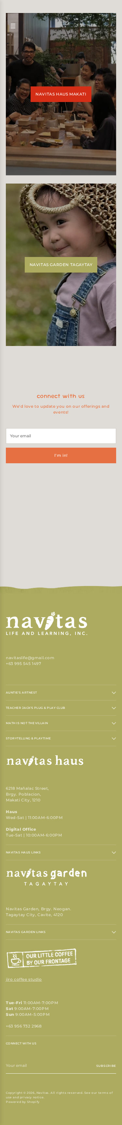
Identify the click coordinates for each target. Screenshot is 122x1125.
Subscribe (106, 1065)
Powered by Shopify (23, 1102)
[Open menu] (13, 25)
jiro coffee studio (24, 979)
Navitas (42, 1092)
